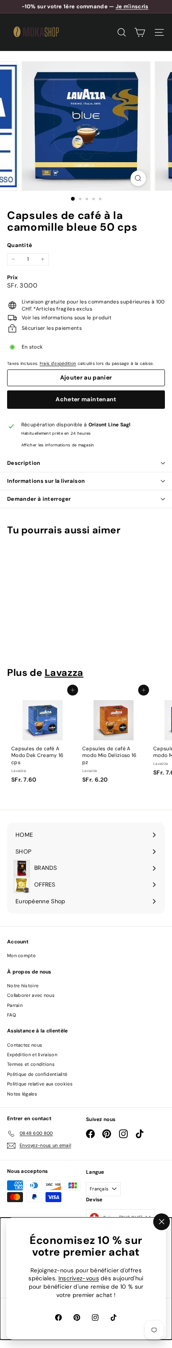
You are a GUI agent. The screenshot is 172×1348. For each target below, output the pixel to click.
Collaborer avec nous (31, 995)
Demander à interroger (39, 498)
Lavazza (64, 672)
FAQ (11, 1015)
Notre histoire (22, 986)
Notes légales (22, 1094)
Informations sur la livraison (46, 480)
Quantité (19, 245)
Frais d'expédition (58, 363)
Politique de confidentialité (37, 1074)
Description (23, 462)
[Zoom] (138, 178)
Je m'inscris (132, 6)
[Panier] (139, 32)
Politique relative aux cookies (40, 1084)
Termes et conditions (31, 1064)
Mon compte (21, 955)
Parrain (15, 1005)
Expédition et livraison (32, 1055)
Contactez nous (24, 1045)
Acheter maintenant (86, 399)
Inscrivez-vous (78, 1278)
